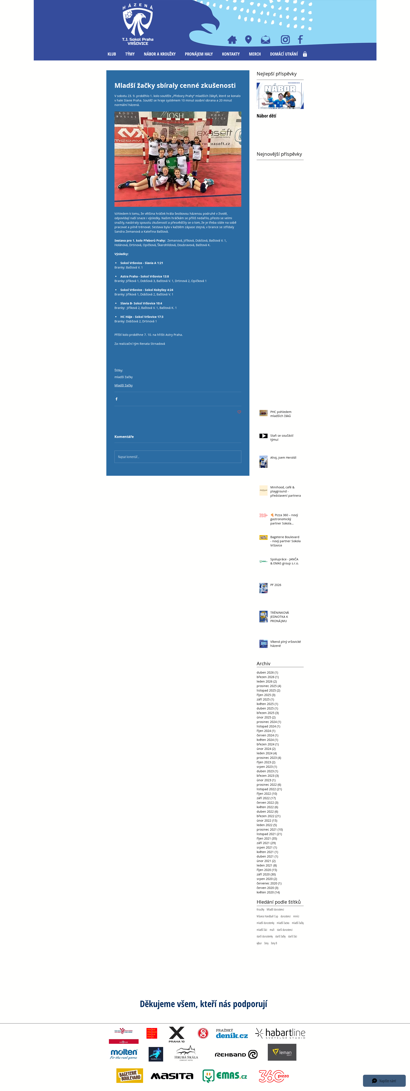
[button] (112, 54)
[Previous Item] (263, 96)
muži (272, 930)
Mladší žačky (123, 385)
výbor (259, 943)
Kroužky (260, 909)
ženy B (274, 943)
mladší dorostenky (265, 923)
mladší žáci (262, 930)
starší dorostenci (285, 930)
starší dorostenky (265, 936)
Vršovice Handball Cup (267, 916)
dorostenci (286, 916)
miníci (296, 916)
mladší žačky (123, 377)
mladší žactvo (283, 923)
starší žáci (292, 936)
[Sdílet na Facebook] (116, 399)
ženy (266, 943)
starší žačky (280, 936)
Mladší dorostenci (275, 909)
